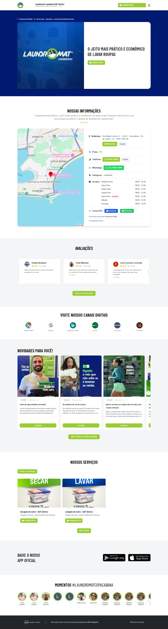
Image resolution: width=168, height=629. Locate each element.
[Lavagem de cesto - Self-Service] (84, 493)
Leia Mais (84, 122)
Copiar (122, 144)
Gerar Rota (109, 144)
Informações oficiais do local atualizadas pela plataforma (74, 622)
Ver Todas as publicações (84, 437)
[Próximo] (148, 272)
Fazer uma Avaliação (84, 293)
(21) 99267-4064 (111, 159)
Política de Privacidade (137, 622)
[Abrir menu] (149, 5)
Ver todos (84, 531)
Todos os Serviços (27, 471)
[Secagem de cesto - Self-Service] (39, 493)
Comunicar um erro (97, 221)
